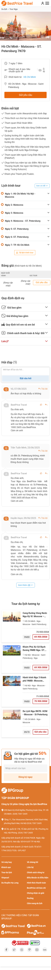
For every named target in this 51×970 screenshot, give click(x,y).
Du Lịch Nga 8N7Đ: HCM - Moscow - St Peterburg (35, 713)
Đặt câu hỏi (25, 378)
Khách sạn (6, 867)
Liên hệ (30, 867)
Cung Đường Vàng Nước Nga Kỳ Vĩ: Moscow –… (35, 615)
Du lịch (4, 9)
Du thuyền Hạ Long (9, 883)
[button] (2, 26)
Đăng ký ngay (25, 777)
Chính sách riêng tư (35, 872)
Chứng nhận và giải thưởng (35, 895)
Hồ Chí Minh (30, 77)
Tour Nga (13, 9)
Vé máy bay (6, 862)
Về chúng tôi (32, 862)
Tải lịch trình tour (26, 252)
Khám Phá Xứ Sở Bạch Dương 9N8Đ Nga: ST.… (34, 648)
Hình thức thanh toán (36, 883)
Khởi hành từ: (15, 77)
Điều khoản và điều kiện (37, 877)
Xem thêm (24, 585)
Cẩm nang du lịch (34, 903)
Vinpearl (5, 877)
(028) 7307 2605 (20, 814)
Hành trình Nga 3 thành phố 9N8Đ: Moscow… (34, 679)
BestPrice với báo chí (36, 888)
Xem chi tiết (40, 186)
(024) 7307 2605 (34, 823)
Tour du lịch (6, 872)
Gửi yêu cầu (25, 94)
